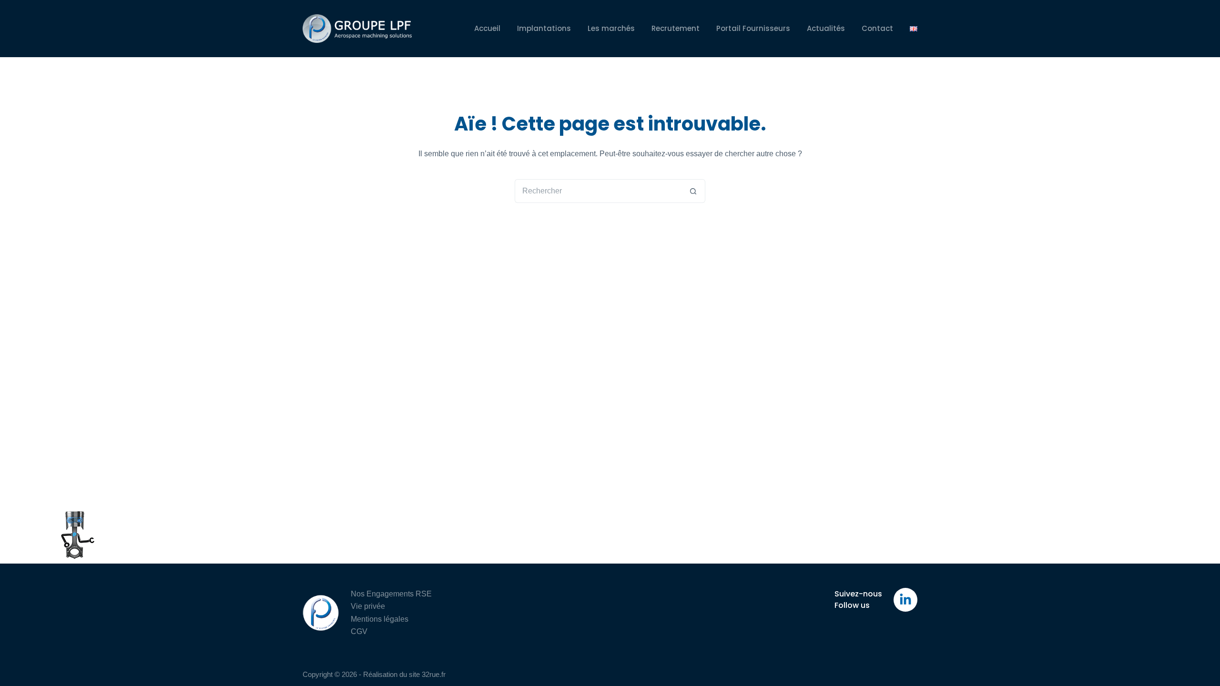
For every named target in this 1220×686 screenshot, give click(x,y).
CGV (359, 631)
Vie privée (368, 606)
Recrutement (675, 28)
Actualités (826, 28)
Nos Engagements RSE (391, 594)
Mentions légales (379, 619)
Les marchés (611, 28)
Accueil (487, 28)
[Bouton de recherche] (693, 191)
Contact (877, 28)
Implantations (544, 28)
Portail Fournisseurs (753, 28)
